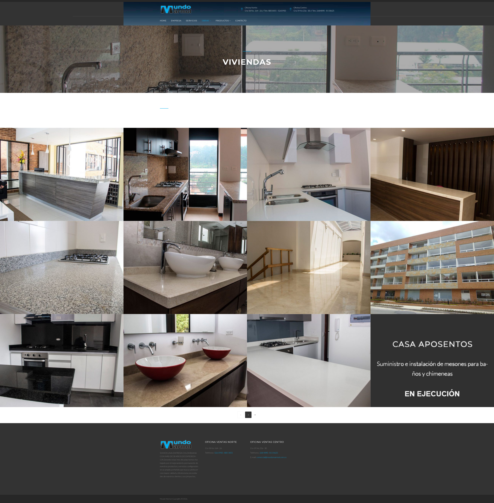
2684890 (321, 10)
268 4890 (264, 452)
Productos (222, 21)
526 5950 (218, 452)
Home (163, 21)
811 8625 (273, 452)
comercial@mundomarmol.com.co (271, 457)
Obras (205, 21)
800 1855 (228, 452)
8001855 (272, 10)
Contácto (241, 21)
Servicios (191, 21)
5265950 (282, 10)
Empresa (176, 21)
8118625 (330, 10)
